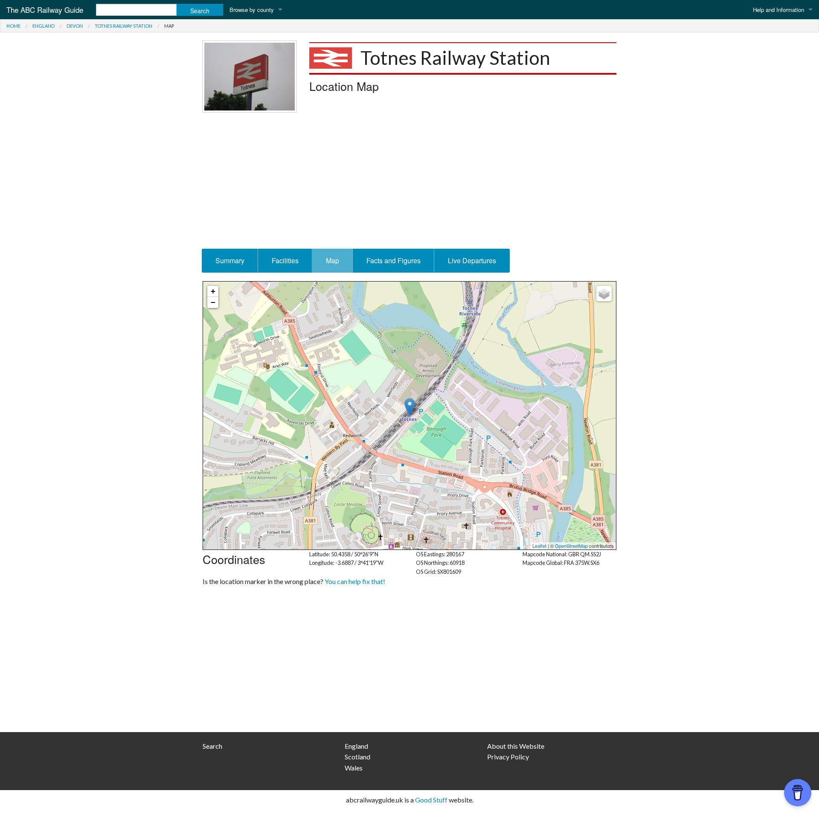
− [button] (213, 302)
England (43, 26)
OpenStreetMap (571, 545)
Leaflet (539, 545)
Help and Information (778, 10)
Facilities (285, 260)
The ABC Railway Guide (44, 9)
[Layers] (604, 293)
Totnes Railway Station (123, 26)
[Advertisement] (409, 180)
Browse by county (251, 10)
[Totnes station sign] (249, 75)
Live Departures (472, 260)
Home (13, 26)
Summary (229, 260)
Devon (75, 26)
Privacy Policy (508, 757)
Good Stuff (431, 800)
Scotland (357, 757)
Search (212, 746)
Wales (354, 768)
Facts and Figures (393, 260)
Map (332, 260)
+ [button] (213, 291)
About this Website (515, 746)
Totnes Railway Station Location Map (408, 415)
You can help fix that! (355, 581)
